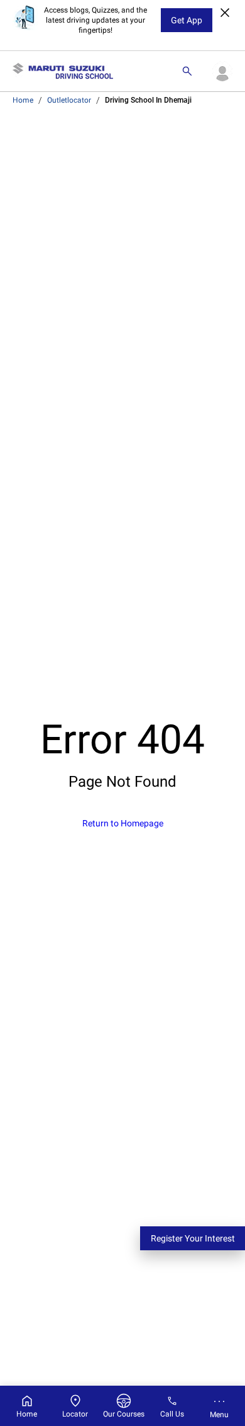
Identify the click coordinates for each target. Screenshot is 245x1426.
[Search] (187, 71)
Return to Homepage (122, 823)
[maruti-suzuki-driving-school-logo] (63, 71)
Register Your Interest (193, 1238)
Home (23, 100)
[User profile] (222, 71)
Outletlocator (69, 100)
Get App (186, 20)
